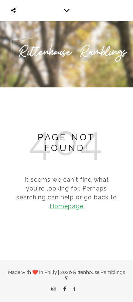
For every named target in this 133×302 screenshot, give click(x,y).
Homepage (66, 206)
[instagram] (54, 289)
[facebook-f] (65, 289)
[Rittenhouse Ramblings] (66, 54)
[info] (74, 289)
